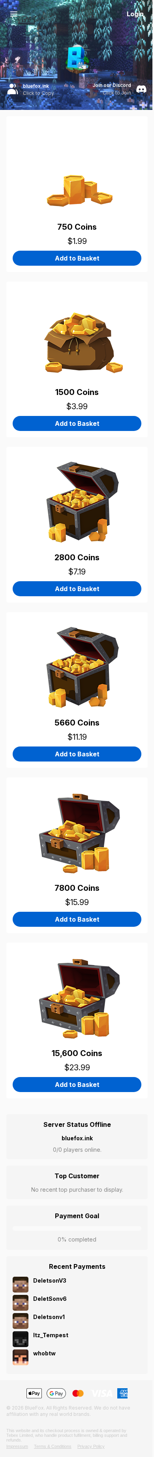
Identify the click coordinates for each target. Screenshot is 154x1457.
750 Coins (77, 227)
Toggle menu (13, 13)
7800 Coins (77, 888)
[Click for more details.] (77, 166)
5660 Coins (77, 723)
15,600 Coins (77, 1053)
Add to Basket (77, 258)
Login (135, 14)
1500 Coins (77, 392)
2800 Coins (77, 557)
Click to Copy (38, 93)
